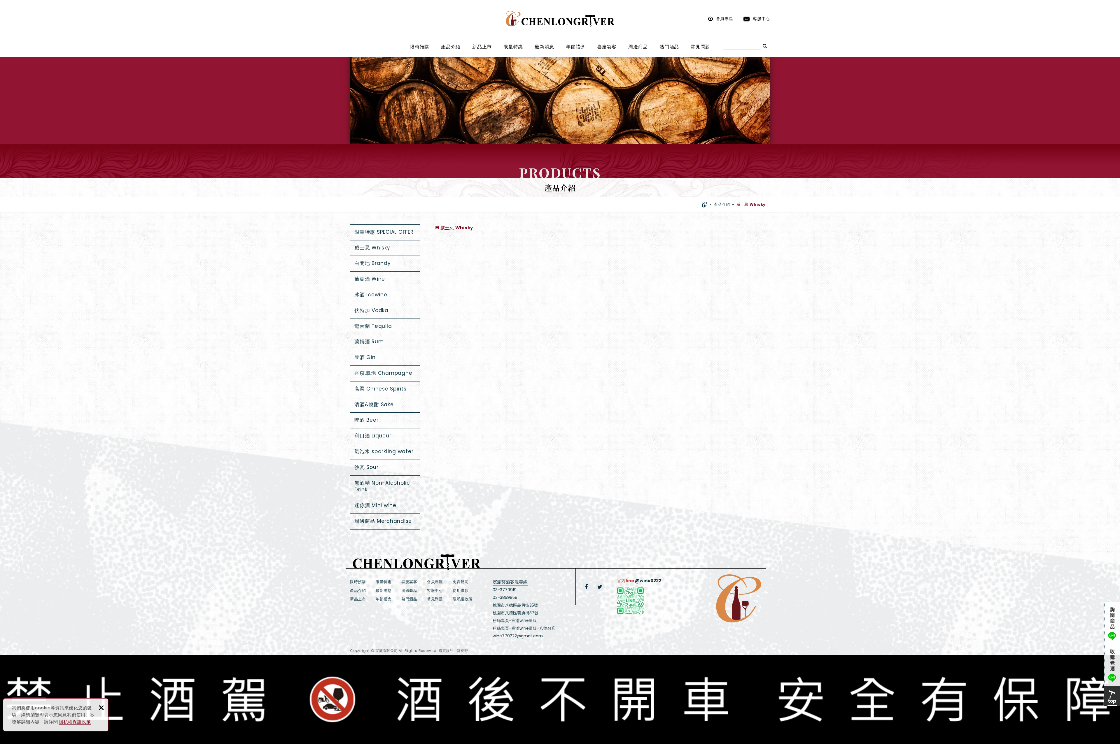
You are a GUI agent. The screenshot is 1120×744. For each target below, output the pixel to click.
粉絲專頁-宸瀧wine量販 (515, 620)
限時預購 (419, 46)
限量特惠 (513, 46)
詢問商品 (1112, 623)
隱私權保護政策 (75, 722)
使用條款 (460, 590)
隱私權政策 (463, 599)
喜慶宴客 (607, 46)
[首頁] (704, 204)
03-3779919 (505, 590)
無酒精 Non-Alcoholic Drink (382, 486)
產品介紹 (451, 46)
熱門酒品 (669, 46)
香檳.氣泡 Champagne (383, 373)
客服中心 (761, 18)
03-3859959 (505, 597)
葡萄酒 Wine (369, 278)
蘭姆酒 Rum (369, 341)
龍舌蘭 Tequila (373, 326)
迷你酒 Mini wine (375, 505)
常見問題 (700, 46)
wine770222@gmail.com (518, 636)
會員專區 (724, 18)
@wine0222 (648, 581)
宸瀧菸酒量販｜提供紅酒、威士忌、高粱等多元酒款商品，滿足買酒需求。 (560, 19)
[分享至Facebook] (586, 586)
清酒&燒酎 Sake (374, 404)
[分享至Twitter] (600, 586)
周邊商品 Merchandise (383, 521)
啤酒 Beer (366, 419)
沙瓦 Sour (366, 467)
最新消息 (544, 46)
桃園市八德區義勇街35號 (515, 605)
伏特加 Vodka (371, 310)
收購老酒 (1112, 665)
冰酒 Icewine (370, 294)
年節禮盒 (575, 46)
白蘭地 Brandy (372, 263)
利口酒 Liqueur (372, 435)
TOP (1112, 696)
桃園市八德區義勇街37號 (515, 613)
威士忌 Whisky (372, 247)
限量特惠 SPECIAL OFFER (384, 231)
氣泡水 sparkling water (383, 451)
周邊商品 (638, 46)
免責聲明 (460, 582)
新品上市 (482, 46)
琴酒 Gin (365, 357)
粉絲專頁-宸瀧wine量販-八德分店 (524, 628)
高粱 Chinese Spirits (380, 388)
